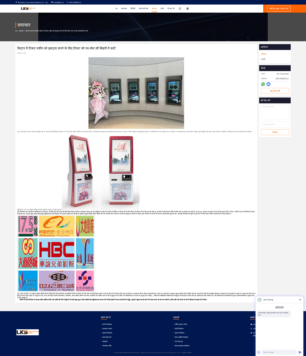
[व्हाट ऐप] (263, 84)
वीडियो (133, 9)
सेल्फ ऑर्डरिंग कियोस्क (181, 337)
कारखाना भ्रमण (107, 329)
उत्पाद (123, 9)
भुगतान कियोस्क (179, 333)
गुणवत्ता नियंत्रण (107, 333)
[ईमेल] (268, 84)
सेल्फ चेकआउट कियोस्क (182, 346)
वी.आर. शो (171, 9)
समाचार (154, 9)
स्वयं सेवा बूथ (179, 341)
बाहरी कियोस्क (179, 329)
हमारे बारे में (142, 9)
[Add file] (258, 352)
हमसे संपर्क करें (107, 337)
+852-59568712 (74, 2)
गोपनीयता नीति (107, 346)
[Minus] (300, 299)
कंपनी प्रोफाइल (107, 324)
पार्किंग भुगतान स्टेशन (181, 324)
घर (116, 9)
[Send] (300, 352)
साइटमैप (105, 341)
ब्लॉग (162, 9)
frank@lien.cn (58, 2)
